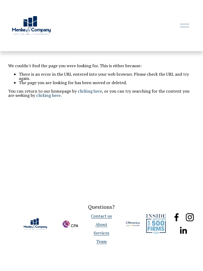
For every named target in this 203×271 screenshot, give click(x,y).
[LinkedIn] (183, 230)
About (101, 224)
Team (101, 241)
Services (101, 233)
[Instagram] (190, 217)
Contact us (101, 216)
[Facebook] (176, 217)
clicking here (90, 91)
